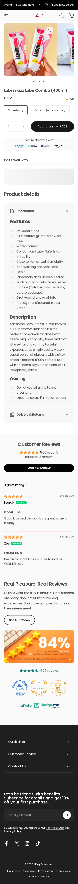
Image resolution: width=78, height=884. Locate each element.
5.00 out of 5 (49, 452)
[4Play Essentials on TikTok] (37, 843)
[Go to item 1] (39, 81)
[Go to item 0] (34, 81)
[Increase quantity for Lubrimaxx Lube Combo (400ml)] (23, 126)
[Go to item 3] (43, 81)
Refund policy (13, 871)
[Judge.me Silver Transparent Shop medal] (58, 688)
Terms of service (45, 871)
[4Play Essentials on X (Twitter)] (16, 843)
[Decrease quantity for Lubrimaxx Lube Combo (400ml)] (8, 126)
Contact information (39, 876)
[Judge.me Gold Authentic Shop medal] (20, 688)
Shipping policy (63, 871)
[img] (13, 496)
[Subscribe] (67, 815)
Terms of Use (55, 828)
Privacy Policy (12, 831)
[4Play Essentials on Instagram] (27, 843)
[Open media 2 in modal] (49, 30)
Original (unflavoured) (49, 110)
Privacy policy (29, 871)
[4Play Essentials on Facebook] (6, 843)
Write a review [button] (39, 468)
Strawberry (15, 110)
